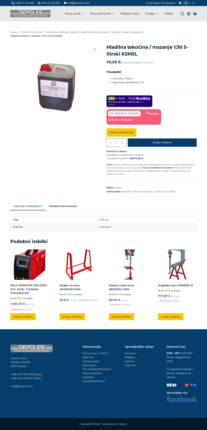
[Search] (182, 13)
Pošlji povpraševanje (121, 132)
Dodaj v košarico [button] (23, 316)
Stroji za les (72, 13)
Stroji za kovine (100, 13)
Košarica (130, 361)
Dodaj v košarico (162, 142)
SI (186, 3)
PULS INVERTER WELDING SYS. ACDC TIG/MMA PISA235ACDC (28, 289)
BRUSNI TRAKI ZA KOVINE (137, 191)
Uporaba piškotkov (93, 381)
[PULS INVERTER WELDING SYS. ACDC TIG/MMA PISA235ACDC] (29, 264)
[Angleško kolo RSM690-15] (177, 264)
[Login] (188, 13)
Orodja (150, 13)
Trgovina (130, 365)
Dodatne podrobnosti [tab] (27, 206)
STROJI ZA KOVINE (164, 191)
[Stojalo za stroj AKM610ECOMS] (79, 264)
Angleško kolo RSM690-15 (175, 285)
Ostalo (168, 13)
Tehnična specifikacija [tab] (62, 206)
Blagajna (130, 357)
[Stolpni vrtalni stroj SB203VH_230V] (128, 264)
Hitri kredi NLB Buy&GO (96, 369)
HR (193, 3)
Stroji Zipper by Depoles (160, 3)
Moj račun (131, 353)
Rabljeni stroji (130, 13)
